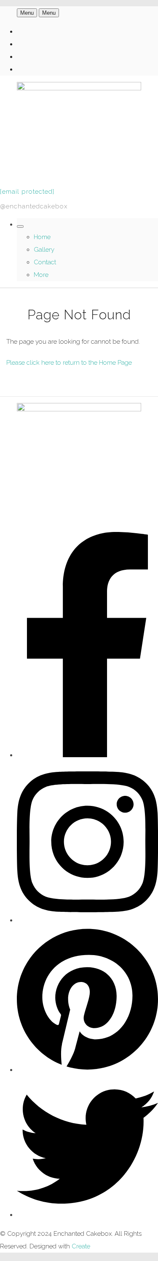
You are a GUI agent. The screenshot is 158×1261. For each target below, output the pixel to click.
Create (81, 1246)
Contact (45, 262)
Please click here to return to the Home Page (69, 362)
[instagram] (87, 920)
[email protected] (27, 191)
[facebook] (87, 755)
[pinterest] (87, 1070)
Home (42, 237)
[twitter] (87, 1215)
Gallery (44, 249)
